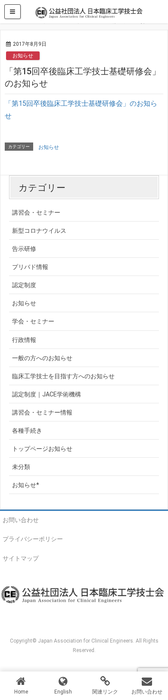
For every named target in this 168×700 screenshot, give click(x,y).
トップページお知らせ (42, 448)
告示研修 (24, 248)
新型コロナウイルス (39, 230)
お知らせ (22, 56)
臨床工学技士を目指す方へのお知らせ (63, 376)
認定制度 (24, 285)
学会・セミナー (33, 321)
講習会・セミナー (36, 212)
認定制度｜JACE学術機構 (46, 394)
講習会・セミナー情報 (42, 412)
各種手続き (27, 430)
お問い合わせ (21, 519)
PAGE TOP (155, 671)
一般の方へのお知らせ (42, 358)
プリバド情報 (30, 266)
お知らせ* (25, 484)
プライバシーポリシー (33, 538)
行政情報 (24, 339)
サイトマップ (21, 558)
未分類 (21, 466)
